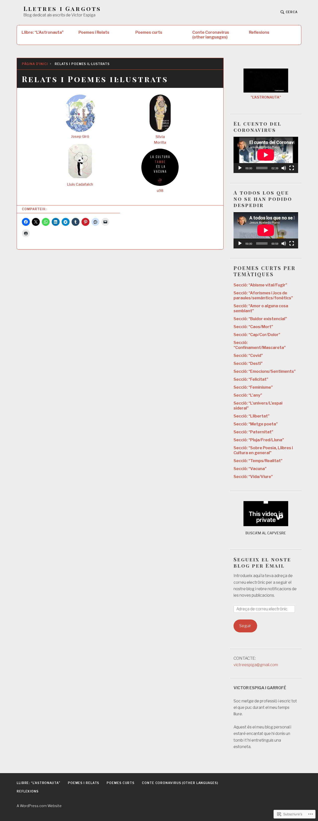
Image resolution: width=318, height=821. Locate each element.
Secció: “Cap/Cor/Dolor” (257, 334)
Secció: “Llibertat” (252, 416)
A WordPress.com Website (39, 806)
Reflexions (259, 32)
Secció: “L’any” (248, 395)
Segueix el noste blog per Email (262, 562)
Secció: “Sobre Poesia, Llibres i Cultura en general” (263, 450)
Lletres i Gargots (62, 8)
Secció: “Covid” (248, 355)
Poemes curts (148, 32)
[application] (266, 155)
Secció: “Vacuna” (250, 468)
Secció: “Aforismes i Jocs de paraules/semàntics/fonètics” (263, 295)
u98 (160, 190)
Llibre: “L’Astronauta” (43, 32)
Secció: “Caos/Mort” (253, 326)
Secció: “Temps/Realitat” (258, 460)
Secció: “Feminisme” (253, 387)
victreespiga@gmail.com (256, 664)
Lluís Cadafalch (80, 184)
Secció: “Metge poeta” (256, 424)
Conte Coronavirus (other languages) (210, 34)
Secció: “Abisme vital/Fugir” (260, 285)
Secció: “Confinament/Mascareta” (260, 345)
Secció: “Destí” (248, 363)
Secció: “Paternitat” (253, 432)
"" (266, 97)
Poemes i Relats (94, 32)
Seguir (245, 625)
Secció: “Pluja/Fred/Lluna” (259, 440)
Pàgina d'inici (35, 64)
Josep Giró (80, 136)
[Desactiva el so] (283, 168)
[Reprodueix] (240, 168)
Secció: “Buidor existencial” (260, 318)
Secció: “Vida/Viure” (253, 476)
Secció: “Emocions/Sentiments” (265, 371)
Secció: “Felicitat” (251, 379)
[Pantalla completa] (291, 168)
